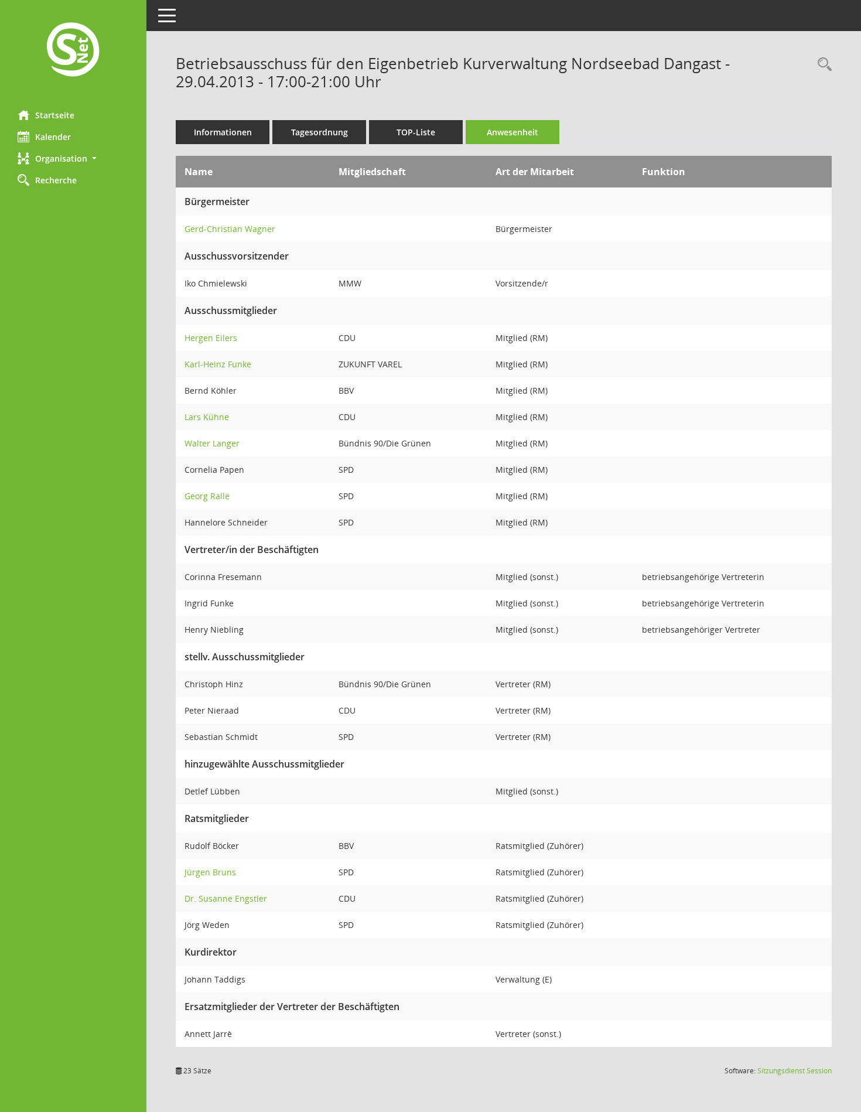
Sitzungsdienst (794, 1071)
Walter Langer (212, 443)
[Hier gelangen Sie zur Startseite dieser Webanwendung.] (73, 51)
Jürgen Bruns (210, 872)
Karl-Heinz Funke (217, 364)
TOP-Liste (416, 132)
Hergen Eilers (210, 337)
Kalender (53, 136)
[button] (73, 158)
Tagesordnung (319, 132)
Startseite (54, 115)
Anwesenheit (512, 132)
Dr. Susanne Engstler (225, 898)
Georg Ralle (207, 496)
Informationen (223, 132)
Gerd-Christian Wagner (229, 228)
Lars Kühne (206, 416)
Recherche (56, 180)
